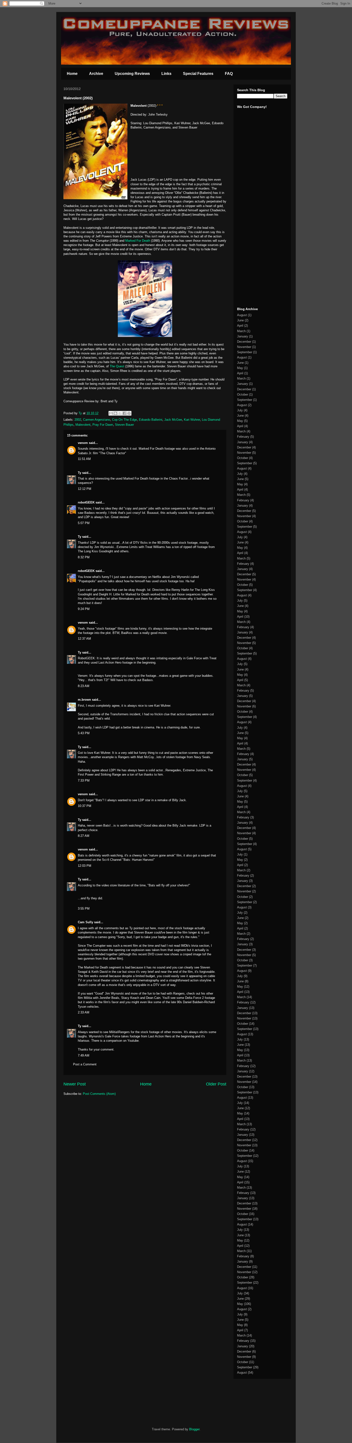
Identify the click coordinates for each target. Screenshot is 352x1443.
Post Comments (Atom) (99, 1094)
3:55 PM (84, 908)
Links (166, 74)
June (240, 320)
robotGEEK (86, 502)
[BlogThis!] (115, 413)
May (240, 368)
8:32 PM (84, 557)
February (243, 436)
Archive (96, 74)
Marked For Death (137, 240)
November (244, 347)
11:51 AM (84, 459)
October (242, 394)
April (240, 325)
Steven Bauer (124, 424)
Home (72, 74)
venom (83, 443)
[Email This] (110, 413)
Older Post (216, 1084)
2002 (77, 419)
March (241, 331)
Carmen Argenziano (96, 419)
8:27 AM (83, 836)
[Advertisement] (251, 229)
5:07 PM (84, 523)
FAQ (229, 74)
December (244, 341)
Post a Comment (85, 1064)
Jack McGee (173, 419)
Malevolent (83, 424)
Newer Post (74, 1084)
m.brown (84, 699)
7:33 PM (84, 780)
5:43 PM (84, 733)
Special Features (198, 74)
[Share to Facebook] (124, 413)
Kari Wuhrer (192, 419)
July (240, 410)
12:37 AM (84, 638)
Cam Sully (85, 922)
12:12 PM (84, 489)
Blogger (194, 1429)
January (242, 336)
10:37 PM (84, 806)
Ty (79, 473)
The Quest (117, 366)
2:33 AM (83, 1012)
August (242, 315)
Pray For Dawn (102, 424)
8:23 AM (83, 686)
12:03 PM (84, 865)
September (244, 352)
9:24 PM (84, 609)
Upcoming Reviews (132, 74)
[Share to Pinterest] (129, 413)
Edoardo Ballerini (150, 419)
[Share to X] (120, 413)
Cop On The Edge (124, 419)
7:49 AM (83, 1055)
